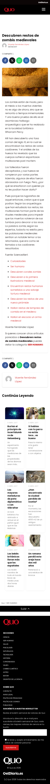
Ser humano (17, 266)
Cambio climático (10, 669)
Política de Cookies (11, 702)
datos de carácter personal (18, 742)
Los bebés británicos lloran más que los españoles (13, 559)
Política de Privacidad (12, 698)
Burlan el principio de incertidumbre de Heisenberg (14, 432)
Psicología (7, 648)
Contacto (7, 691)
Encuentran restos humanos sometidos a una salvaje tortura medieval (27, 289)
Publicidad (7, 705)
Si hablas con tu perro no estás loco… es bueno (35, 432)
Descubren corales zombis (26, 271)
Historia (6, 658)
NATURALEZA (8, 651)
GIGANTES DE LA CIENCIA (12, 679)
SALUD (5, 644)
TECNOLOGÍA (8, 655)
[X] (12, 60)
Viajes (5, 665)
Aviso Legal (8, 695)
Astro (5, 672)
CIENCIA (6, 637)
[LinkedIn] (26, 60)
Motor (6, 676)
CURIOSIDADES (9, 662)
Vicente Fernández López (18, 44)
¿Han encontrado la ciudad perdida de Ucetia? (35, 495)
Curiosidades (18, 261)
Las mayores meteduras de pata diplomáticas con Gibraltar (14, 498)
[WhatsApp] (19, 60)
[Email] (33, 60)
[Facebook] (5, 60)
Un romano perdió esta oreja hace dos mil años (34, 559)
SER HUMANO (8, 641)
